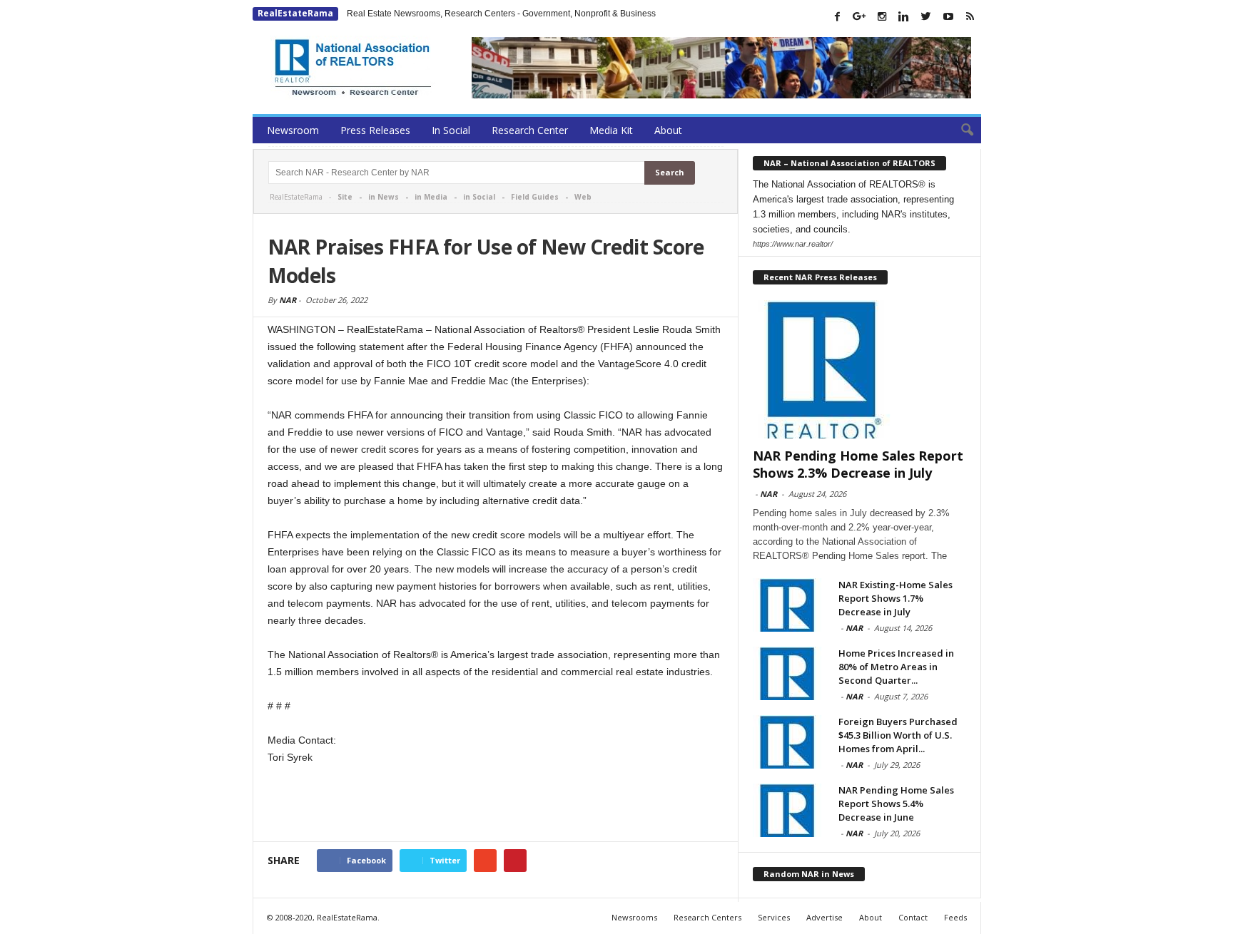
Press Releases (375, 130)
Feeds (955, 917)
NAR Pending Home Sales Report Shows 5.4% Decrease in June (896, 803)
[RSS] (970, 16)
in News (383, 197)
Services (774, 917)
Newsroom (293, 130)
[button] (959, 130)
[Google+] (859, 16)
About (668, 130)
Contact (913, 917)
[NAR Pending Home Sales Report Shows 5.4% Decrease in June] (788, 810)
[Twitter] (926, 16)
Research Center (530, 130)
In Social (451, 130)
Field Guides (535, 197)
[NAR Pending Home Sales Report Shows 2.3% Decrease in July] (860, 369)
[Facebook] (837, 16)
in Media (431, 197)
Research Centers (707, 917)
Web (583, 197)
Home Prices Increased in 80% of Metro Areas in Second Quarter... (896, 667)
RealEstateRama (295, 13)
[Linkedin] (904, 16)
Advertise (824, 917)
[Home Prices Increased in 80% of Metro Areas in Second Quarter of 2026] (788, 673)
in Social (479, 197)
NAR (287, 299)
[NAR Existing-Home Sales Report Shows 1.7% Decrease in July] (788, 605)
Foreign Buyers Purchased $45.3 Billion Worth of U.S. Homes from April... (898, 735)
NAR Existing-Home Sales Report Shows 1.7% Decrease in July (895, 598)
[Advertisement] (496, 804)
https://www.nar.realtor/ (793, 244)
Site (345, 197)
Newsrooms (634, 917)
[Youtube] (948, 16)
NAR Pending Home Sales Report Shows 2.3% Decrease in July (858, 464)
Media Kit (611, 130)
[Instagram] (881, 16)
